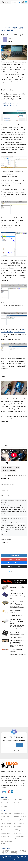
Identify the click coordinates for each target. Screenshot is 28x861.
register (8, 572)
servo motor (10, 467)
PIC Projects (17, 826)
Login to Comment (14, 555)
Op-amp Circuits (19, 813)
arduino (4, 467)
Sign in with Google (15, 559)
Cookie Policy (18, 799)
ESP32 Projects (5, 833)
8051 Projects (18, 830)
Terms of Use (5, 803)
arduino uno (5, 470)
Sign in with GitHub (15, 566)
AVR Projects (5, 830)
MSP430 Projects (6, 823)
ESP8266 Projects (6, 826)
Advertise (4, 806)
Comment (4, 542)
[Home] (5, 2)
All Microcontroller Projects (6, 842)
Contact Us (17, 803)
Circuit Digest (17, 857)
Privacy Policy (5, 799)
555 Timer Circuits (6, 813)
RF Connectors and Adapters (17, 586)
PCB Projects (5, 836)
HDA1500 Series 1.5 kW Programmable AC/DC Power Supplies (18, 621)
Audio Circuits (5, 816)
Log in (23, 2)
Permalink (3, 502)
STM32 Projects (19, 823)
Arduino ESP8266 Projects (19, 837)
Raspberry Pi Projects (20, 820)
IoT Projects (17, 833)
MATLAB (17, 467)
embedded (12, 470)
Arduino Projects (6, 820)
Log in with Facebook (15, 562)
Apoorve (10, 38)
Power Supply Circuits (20, 816)
